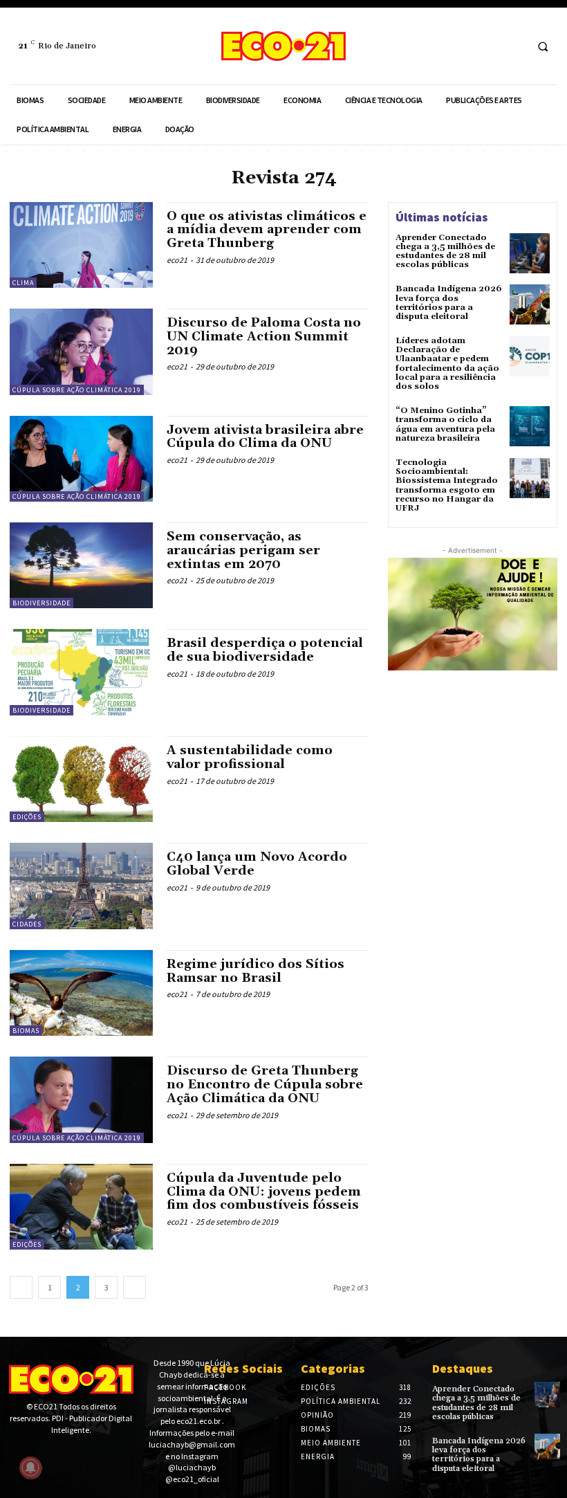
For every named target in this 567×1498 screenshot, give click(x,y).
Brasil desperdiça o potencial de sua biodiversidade (265, 650)
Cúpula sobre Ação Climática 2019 (76, 389)
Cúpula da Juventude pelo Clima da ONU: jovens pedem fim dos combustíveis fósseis (264, 1192)
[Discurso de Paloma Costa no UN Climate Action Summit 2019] (81, 351)
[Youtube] (58, 1454)
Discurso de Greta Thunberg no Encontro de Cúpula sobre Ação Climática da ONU (265, 1084)
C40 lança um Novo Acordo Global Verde (257, 864)
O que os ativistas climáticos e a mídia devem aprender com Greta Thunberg (266, 230)
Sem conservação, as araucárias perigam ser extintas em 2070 (243, 550)
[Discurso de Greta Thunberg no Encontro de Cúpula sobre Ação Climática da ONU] (81, 1099)
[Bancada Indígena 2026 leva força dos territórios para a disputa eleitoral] (530, 304)
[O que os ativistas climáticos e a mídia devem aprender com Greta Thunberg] (81, 245)
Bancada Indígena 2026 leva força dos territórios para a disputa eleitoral (449, 303)
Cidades (26, 924)
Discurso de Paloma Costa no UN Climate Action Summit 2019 (264, 336)
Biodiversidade (41, 603)
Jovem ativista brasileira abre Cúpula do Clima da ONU (265, 437)
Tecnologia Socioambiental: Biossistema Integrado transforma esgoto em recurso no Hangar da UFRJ (447, 485)
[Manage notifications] (30, 1467)
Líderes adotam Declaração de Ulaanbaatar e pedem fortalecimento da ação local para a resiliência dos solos (447, 364)
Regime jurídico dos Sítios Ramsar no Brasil (255, 971)
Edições (26, 816)
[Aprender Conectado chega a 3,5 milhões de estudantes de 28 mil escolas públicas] (530, 253)
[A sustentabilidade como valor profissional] (81, 779)
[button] (543, 46)
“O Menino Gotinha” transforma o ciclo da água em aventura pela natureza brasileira (445, 424)
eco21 (177, 260)
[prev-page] (21, 1287)
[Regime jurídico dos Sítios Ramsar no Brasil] (81, 993)
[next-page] (134, 1287)
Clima (23, 282)
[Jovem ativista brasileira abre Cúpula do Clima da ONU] (81, 459)
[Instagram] (512, 46)
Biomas (25, 1030)
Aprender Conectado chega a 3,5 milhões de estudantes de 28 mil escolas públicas (445, 251)
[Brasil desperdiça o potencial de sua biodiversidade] (81, 672)
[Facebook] (487, 46)
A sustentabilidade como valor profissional (250, 757)
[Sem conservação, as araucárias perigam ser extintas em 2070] (81, 565)
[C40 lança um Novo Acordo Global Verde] (81, 886)
